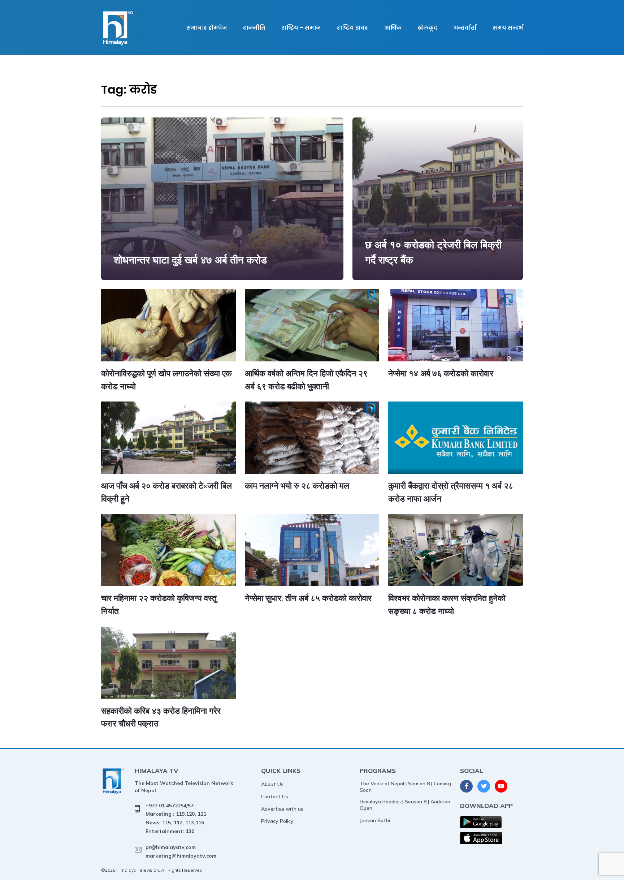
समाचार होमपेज (206, 27)
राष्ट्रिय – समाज (301, 27)
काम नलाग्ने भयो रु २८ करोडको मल (297, 485)
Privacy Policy (277, 821)
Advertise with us (282, 809)
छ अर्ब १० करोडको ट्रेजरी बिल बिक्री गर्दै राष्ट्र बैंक (433, 252)
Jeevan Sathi (375, 820)
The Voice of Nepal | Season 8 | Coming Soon (405, 786)
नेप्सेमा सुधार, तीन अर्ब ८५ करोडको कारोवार (308, 598)
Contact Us (274, 796)
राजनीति (254, 27)
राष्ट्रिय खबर (352, 27)
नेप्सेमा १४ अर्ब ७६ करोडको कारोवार (440, 373)
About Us (272, 784)
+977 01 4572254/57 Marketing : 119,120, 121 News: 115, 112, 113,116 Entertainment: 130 (176, 818)
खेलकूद (427, 27)
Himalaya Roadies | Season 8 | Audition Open (405, 804)
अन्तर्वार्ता (465, 27)
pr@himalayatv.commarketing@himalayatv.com (181, 851)
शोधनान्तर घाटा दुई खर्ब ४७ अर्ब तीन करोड (190, 259)
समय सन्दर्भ (508, 27)
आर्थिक (393, 27)
